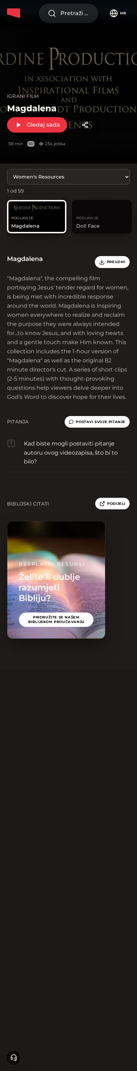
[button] (97, 422)
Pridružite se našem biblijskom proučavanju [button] (56, 619)
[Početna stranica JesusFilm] (14, 13)
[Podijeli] (85, 125)
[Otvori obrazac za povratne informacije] (13, 1057)
